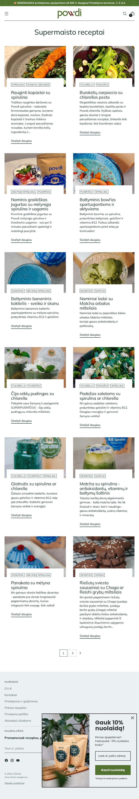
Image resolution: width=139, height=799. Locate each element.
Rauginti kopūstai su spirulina (30, 95)
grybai (99, 575)
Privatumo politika (16, 714)
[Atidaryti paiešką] (125, 13)
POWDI (17, 773)
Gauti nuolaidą (113, 770)
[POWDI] (69, 13)
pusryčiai (44, 192)
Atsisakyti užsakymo (18, 720)
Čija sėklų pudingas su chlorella (32, 396)
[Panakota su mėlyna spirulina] (35, 556)
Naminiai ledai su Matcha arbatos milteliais (96, 303)
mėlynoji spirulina (23, 192)
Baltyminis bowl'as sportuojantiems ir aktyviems (98, 204)
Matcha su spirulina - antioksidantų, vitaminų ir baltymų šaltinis (104, 488)
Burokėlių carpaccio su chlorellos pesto (101, 95)
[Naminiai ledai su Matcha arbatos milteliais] (103, 272)
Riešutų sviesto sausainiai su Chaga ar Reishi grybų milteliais (102, 587)
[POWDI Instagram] (12, 761)
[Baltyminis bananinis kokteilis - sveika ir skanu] (35, 272)
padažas (102, 84)
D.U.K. (8, 688)
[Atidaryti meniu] (6, 13)
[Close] (132, 717)
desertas (18, 291)
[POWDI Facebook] (7, 761)
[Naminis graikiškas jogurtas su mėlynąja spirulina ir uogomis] (35, 173)
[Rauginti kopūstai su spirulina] (35, 66)
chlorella (87, 84)
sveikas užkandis (38, 84)
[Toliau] (134, 3)
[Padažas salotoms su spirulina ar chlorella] (103, 367)
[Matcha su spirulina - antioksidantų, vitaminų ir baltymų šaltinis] (103, 457)
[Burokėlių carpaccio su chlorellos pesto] (103, 66)
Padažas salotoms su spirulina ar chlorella (100, 396)
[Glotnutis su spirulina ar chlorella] (35, 457)
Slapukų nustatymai (14, 783)
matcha (100, 291)
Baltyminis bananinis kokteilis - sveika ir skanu (35, 301)
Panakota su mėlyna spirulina (30, 585)
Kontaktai (11, 695)
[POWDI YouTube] (18, 761)
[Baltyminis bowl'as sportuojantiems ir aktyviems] (103, 173)
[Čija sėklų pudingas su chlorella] (35, 367)
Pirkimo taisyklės (16, 708)
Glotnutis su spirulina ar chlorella (33, 486)
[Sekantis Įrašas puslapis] (80, 653)
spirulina (18, 84)
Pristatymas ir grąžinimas (21, 701)
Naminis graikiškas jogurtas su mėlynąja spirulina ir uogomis (31, 204)
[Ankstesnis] (5, 3)
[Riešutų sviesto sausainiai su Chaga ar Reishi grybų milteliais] (103, 556)
